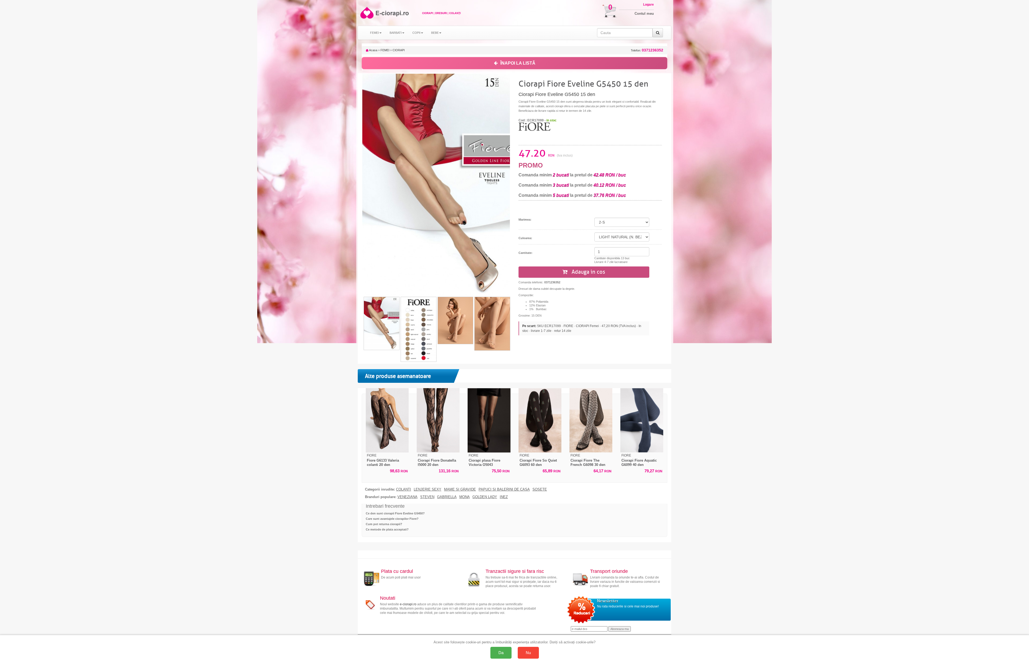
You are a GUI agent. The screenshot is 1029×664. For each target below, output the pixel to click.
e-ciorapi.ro (408, 604)
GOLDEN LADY (484, 497)
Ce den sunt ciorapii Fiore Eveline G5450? (395, 513)
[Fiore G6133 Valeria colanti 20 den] (387, 420)
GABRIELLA (447, 497)
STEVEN (427, 497)
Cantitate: (525, 252)
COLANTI (403, 489)
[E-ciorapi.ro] (366, 12)
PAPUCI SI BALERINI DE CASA (504, 489)
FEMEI (385, 50)
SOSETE (539, 489)
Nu (528, 652)
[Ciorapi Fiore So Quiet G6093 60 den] (540, 420)
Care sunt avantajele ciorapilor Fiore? (392, 518)
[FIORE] (535, 126)
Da (501, 652)
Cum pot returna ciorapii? (384, 524)
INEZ (504, 497)
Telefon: (647, 50)
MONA (464, 497)
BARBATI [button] (396, 32)
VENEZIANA (407, 497)
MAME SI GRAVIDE (460, 489)
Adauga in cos (587, 272)
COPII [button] (416, 32)
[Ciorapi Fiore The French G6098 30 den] (590, 420)
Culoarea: (525, 238)
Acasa (372, 50)
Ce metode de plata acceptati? (387, 529)
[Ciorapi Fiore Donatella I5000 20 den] (438, 420)
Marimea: (525, 219)
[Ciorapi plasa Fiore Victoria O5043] (489, 420)
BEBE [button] (435, 32)
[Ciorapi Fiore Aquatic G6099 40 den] (641, 420)
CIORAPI (399, 50)
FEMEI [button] (374, 32)
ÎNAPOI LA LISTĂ (517, 63)
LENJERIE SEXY (427, 489)
